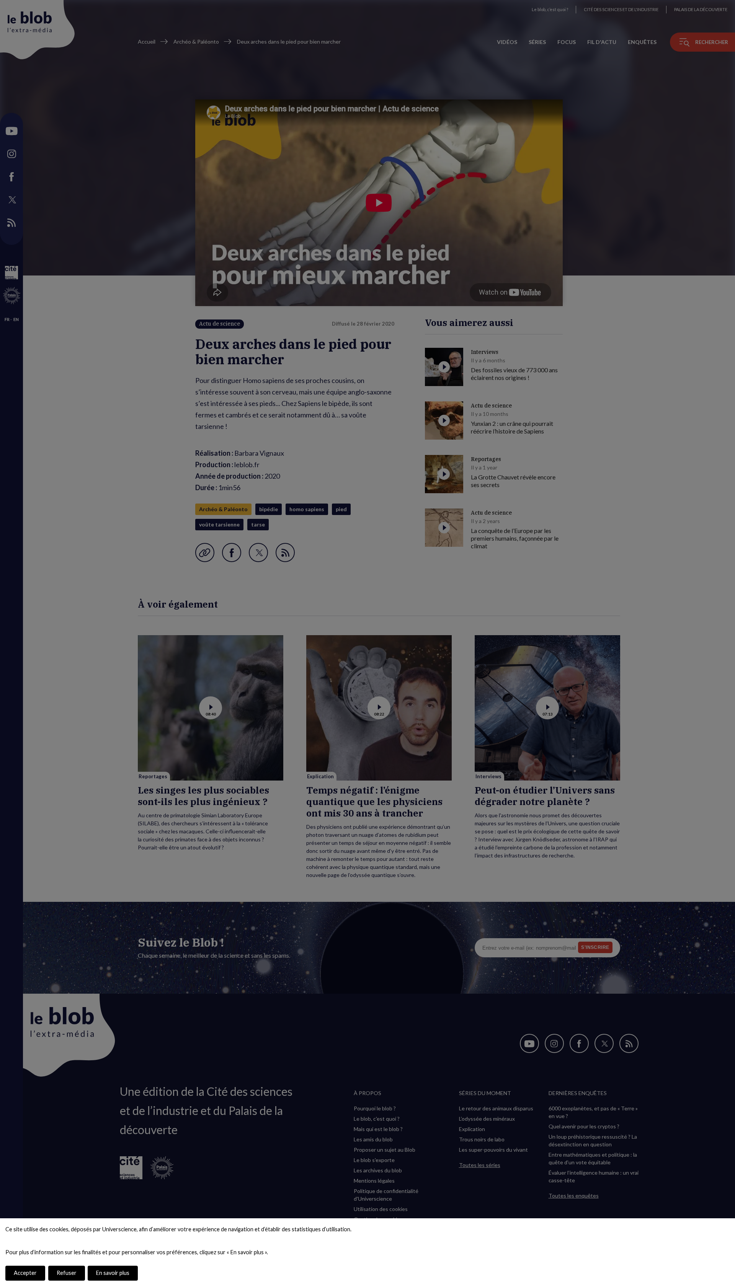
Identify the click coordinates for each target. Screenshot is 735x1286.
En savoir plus (112, 1273)
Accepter (25, 1273)
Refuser (67, 1273)
